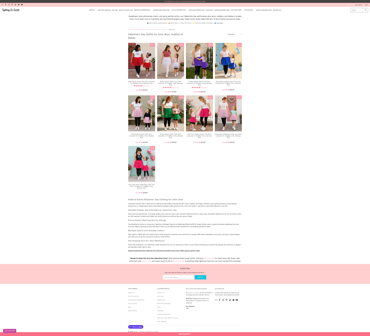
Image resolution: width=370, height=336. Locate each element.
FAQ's (159, 307)
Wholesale (160, 310)
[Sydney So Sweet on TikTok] (15, 5)
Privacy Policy (132, 303)
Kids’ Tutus (146, 261)
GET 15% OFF (10, 331)
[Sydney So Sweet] (11, 10)
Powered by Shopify (151, 331)
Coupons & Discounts (163, 314)
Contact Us (160, 292)
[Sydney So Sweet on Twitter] (19, 5)
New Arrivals (209, 258)
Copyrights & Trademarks (136, 300)
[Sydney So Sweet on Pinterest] (12, 5)
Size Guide (219, 23)
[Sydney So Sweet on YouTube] (22, 5)
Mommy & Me (178, 261)
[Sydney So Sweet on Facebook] (6, 5)
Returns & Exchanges (163, 303)
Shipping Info (161, 300)
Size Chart (160, 296)
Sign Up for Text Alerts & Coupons (168, 318)
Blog (129, 307)
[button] (185, 334)
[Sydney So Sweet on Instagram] (9, 5)
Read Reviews (132, 310)
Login (359, 5)
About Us (131, 292)
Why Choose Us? (133, 296)
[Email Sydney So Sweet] (2, 5)
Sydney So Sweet (193, 292)
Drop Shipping (161, 321)
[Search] (365, 10)
